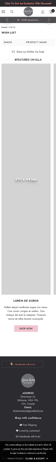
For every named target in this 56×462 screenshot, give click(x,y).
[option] (28, 3)
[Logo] (28, 11)
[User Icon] (42, 11)
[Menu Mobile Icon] (3, 12)
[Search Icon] (14, 11)
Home (4, 27)
